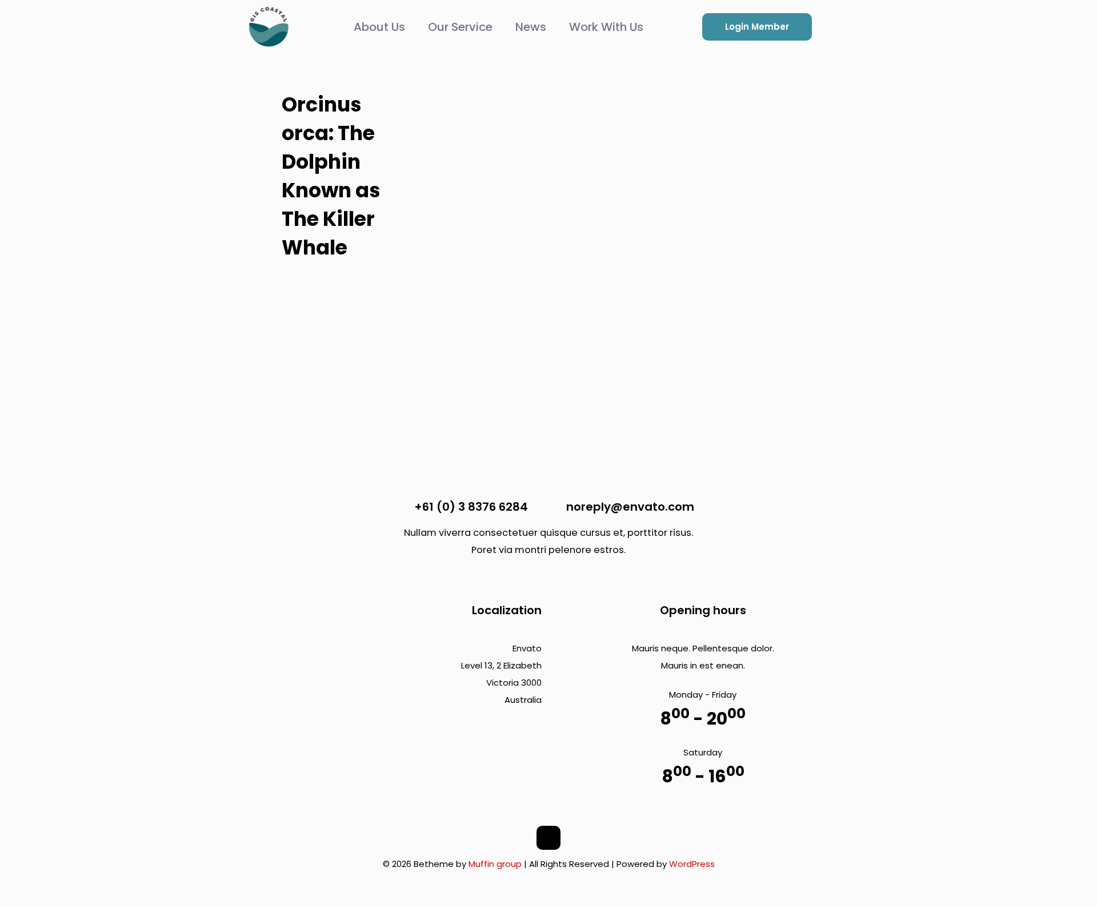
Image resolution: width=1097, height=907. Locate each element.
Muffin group (495, 864)
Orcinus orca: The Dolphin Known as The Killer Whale (331, 175)
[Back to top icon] (548, 838)
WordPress (692, 864)
